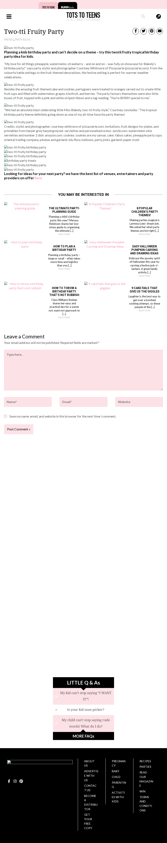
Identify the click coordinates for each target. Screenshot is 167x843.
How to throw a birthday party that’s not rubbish (64, 291)
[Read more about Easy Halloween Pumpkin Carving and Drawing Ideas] (105, 244)
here (38, 178)
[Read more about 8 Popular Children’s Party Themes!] (105, 206)
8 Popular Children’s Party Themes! (144, 212)
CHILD (116, 777)
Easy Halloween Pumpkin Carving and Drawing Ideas (144, 250)
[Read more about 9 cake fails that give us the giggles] (105, 285)
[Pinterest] (21, 781)
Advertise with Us (91, 775)
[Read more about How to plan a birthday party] (25, 244)
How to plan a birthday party (64, 248)
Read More (64, 234)
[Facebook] (9, 781)
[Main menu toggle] (9, 16)
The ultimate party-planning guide (64, 210)
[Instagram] (15, 781)
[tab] (83, 696)
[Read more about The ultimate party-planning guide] (25, 206)
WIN (142, 791)
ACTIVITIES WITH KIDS (118, 797)
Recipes (145, 761)
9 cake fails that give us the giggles (144, 289)
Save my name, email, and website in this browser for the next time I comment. (62, 416)
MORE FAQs (83, 736)
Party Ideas (22, 39)
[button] (143, 16)
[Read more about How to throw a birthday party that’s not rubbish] (25, 285)
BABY (115, 771)
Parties (9, 39)
